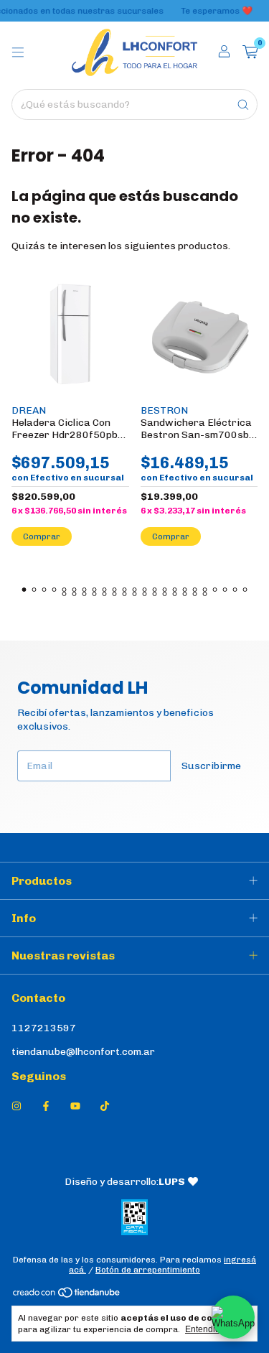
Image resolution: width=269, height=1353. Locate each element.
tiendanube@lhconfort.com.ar (83, 1052)
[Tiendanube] (67, 1296)
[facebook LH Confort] (46, 1106)
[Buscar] (243, 104)
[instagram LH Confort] (16, 1106)
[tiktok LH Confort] (105, 1106)
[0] (250, 52)
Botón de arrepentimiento (147, 1270)
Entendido (205, 1329)
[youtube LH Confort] (75, 1106)
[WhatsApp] (233, 1317)
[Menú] (17, 52)
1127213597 (43, 1028)
